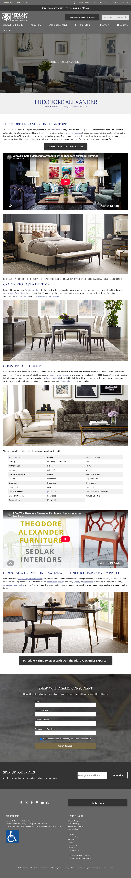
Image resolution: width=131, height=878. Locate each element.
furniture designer (33, 290)
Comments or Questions (45, 729)
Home (46, 107)
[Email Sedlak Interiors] (128, 2)
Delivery (104, 24)
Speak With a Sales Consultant (81, 17)
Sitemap (80, 868)
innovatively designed (12, 585)
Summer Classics (72, 8)
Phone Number (42, 719)
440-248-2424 (118, 2)
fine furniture (56, 130)
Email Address (42, 710)
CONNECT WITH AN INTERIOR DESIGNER (65, 147)
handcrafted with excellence (47, 296)
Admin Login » (56, 868)
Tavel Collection (92, 487)
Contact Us (9, 30)
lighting (77, 581)
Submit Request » (65, 746)
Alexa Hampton (15, 457)
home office (52, 581)
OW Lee (86, 8)
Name (38, 701)
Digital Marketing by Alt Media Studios (99, 868)
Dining (65, 107)
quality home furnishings (14, 293)
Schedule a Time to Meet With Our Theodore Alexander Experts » (65, 660)
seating (61, 581)
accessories (88, 581)
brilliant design (22, 296)
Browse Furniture (13, 24)
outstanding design (69, 381)
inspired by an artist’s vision (30, 578)
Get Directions (97, 803)
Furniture (55, 107)
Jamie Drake (52, 491)
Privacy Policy (69, 868)
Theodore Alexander (79, 107)
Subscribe (118, 775)
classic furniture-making (59, 375)
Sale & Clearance (58, 24)
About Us (36, 24)
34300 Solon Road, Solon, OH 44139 (91, 2)
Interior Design (83, 24)
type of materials (53, 378)
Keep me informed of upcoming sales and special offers (67, 738)
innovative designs (74, 133)
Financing (122, 24)
